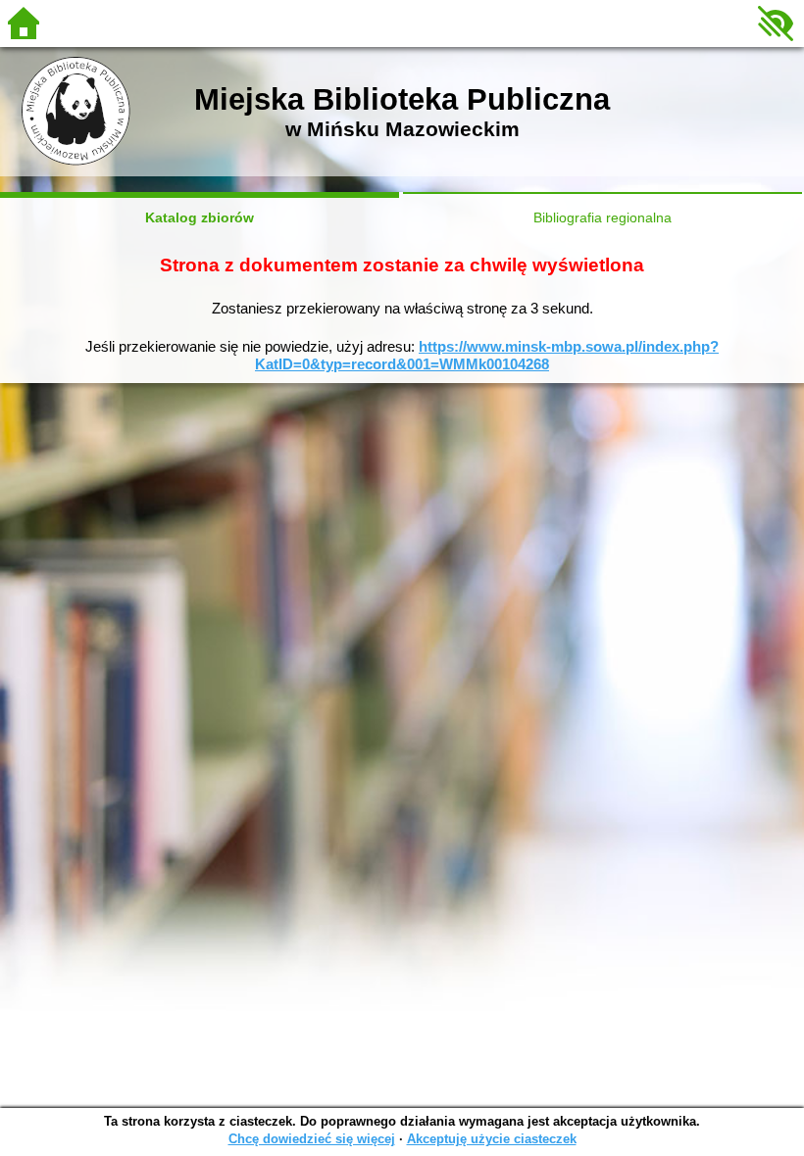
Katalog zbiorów (199, 217)
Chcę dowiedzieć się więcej (311, 1139)
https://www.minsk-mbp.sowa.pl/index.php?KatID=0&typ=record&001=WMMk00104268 (487, 355)
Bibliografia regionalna (602, 217)
